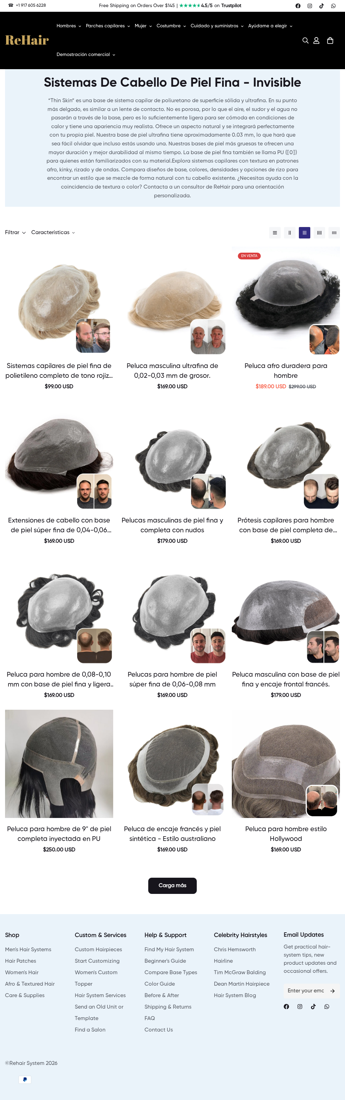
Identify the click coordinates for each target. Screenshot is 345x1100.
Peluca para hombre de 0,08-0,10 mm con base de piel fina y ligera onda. (59, 681)
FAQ (150, 1018)
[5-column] (334, 232)
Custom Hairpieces (98, 950)
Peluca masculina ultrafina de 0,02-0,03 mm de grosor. (172, 371)
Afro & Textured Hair (30, 984)
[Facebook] (298, 5)
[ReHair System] (27, 40)
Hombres (66, 26)
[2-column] (289, 232)
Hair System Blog (235, 995)
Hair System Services (100, 995)
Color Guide (160, 984)
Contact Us (159, 1030)
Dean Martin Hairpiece (242, 984)
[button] (303, 40)
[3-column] (304, 232)
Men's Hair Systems (28, 950)
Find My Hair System (169, 950)
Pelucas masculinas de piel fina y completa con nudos (172, 525)
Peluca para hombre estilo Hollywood (286, 834)
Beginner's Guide (165, 961)
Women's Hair (21, 973)
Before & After (162, 995)
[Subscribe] (332, 991)
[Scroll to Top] (332, 1063)
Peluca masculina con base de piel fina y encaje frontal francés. (286, 680)
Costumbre (169, 26)
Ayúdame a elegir (267, 26)
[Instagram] (309, 5)
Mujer (141, 26)
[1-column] (275, 232)
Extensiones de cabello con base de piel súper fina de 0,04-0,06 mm (59, 526)
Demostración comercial (83, 54)
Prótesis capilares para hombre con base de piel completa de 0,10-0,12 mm (286, 526)
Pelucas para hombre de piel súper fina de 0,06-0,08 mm (172, 680)
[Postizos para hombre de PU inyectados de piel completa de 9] (59, 764)
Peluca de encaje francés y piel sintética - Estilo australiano (172, 834)
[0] (330, 40)
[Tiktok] (321, 5)
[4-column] (319, 232)
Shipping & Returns (168, 1007)
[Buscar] (303, 40)
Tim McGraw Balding (240, 973)
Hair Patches (20, 961)
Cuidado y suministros (214, 26)
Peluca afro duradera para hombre (286, 371)
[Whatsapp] (333, 5)
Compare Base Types (171, 973)
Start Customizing (97, 961)
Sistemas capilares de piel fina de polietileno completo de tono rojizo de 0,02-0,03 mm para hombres (59, 372)
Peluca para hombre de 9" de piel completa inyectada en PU (59, 834)
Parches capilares (105, 26)
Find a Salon (90, 1030)
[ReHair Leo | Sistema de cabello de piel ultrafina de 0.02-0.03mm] (173, 301)
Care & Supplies (24, 995)
